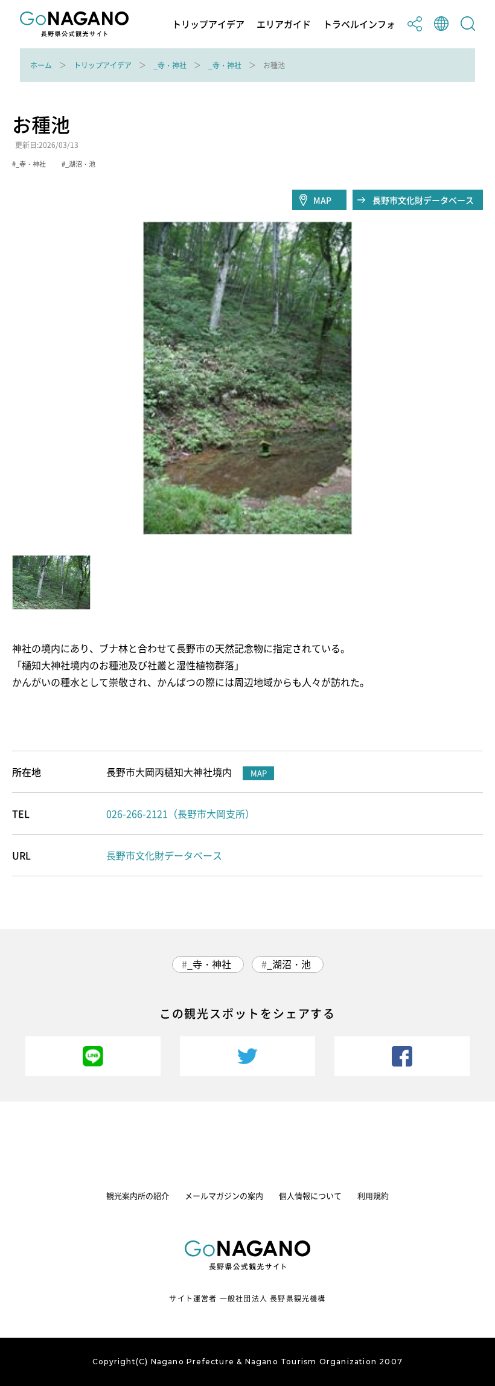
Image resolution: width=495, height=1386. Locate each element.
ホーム (41, 65)
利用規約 (373, 1195)
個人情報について (310, 1195)
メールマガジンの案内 (224, 1195)
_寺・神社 (170, 65)
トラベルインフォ (359, 24)
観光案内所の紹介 (137, 1195)
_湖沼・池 (289, 964)
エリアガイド (284, 24)
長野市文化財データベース (423, 200)
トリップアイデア (208, 24)
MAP (322, 200)
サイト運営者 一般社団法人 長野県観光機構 (247, 1298)
